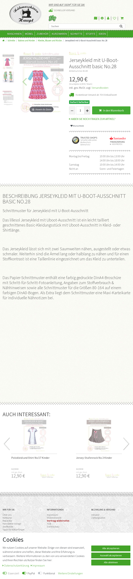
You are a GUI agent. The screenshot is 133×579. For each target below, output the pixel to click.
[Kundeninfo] (102, 18)
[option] (8, 59)
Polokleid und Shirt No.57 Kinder (30, 457)
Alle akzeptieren (110, 548)
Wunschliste (78, 125)
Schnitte (76, 33)
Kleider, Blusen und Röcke (50, 40)
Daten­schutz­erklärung (17, 565)
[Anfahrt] (95, 18)
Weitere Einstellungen (70, 573)
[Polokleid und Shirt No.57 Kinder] (34, 434)
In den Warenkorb (113, 110)
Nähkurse (7, 517)
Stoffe (90, 33)
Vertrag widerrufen (58, 520)
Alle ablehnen (111, 562)
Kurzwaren (59, 33)
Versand (95, 514)
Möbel (29, 33)
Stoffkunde (8, 526)
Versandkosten (100, 87)
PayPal (31, 573)
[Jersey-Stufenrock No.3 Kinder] (99, 434)
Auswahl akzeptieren (111, 555)
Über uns (7, 514)
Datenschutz (53, 526)
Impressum (52, 514)
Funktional (49, 573)
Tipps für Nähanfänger (13, 529)
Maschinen (14, 33)
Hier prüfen (117, 144)
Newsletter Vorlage (12, 523)
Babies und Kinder (26, 40)
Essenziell (13, 573)
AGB (49, 523)
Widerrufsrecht (54, 517)
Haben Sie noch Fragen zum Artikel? (92, 119)
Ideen (102, 33)
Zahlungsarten (98, 517)
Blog (52, 18)
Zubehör (42, 33)
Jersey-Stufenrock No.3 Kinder (94, 457)
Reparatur (7, 520)
